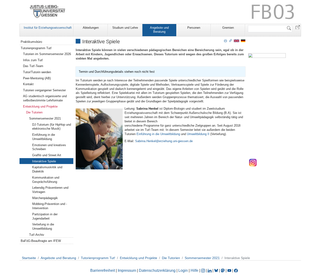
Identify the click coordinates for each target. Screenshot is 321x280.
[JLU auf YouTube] (229, 270)
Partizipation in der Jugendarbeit (45, 216)
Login (183, 270)
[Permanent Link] (230, 40)
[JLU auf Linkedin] (210, 270)
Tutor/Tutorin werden (37, 72)
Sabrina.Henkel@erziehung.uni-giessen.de (163, 141)
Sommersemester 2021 (45, 118)
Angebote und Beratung (159, 29)
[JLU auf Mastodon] (223, 270)
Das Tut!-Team (33, 66)
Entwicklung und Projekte (40, 106)
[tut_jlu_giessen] (253, 162)
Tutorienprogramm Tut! (36, 48)
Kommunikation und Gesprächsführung (45, 180)
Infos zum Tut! (33, 60)
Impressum (127, 270)
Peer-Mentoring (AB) (37, 78)
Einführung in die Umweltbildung (158, 134)
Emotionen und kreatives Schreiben (49, 147)
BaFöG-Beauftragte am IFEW (41, 241)
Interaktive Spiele (44, 161)
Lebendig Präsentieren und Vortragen (50, 190)
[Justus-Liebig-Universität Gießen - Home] (47, 11)
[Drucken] (225, 40)
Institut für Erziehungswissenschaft (48, 27)
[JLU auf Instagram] (203, 270)
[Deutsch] (243, 40)
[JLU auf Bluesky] (216, 270)
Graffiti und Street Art (46, 155)
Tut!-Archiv (36, 234)
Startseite (29, 258)
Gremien (228, 27)
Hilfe (194, 270)
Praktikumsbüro (31, 42)
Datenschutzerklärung (157, 270)
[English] (236, 40)
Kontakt (28, 84)
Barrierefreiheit (102, 270)
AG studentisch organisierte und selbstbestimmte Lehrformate (45, 98)
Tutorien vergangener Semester (44, 90)
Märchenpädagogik (45, 198)
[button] (298, 27)
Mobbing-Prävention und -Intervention (49, 206)
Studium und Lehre (125, 27)
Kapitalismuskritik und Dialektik (47, 169)
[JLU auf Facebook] (236, 270)
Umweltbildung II (198, 134)
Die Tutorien (34, 112)
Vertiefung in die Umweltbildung (43, 226)
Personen (193, 27)
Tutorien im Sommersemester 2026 (47, 54)
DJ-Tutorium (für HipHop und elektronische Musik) (51, 127)
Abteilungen (91, 27)
